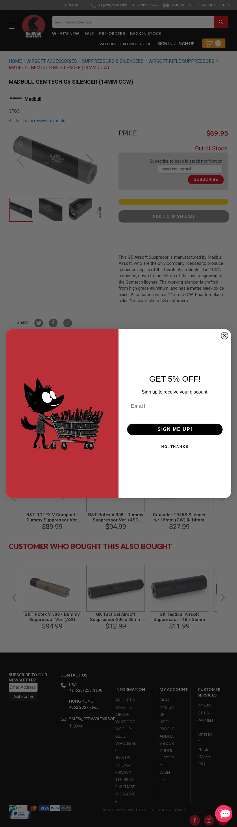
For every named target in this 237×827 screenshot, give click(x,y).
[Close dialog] (224, 335)
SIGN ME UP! (175, 429)
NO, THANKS (175, 447)
